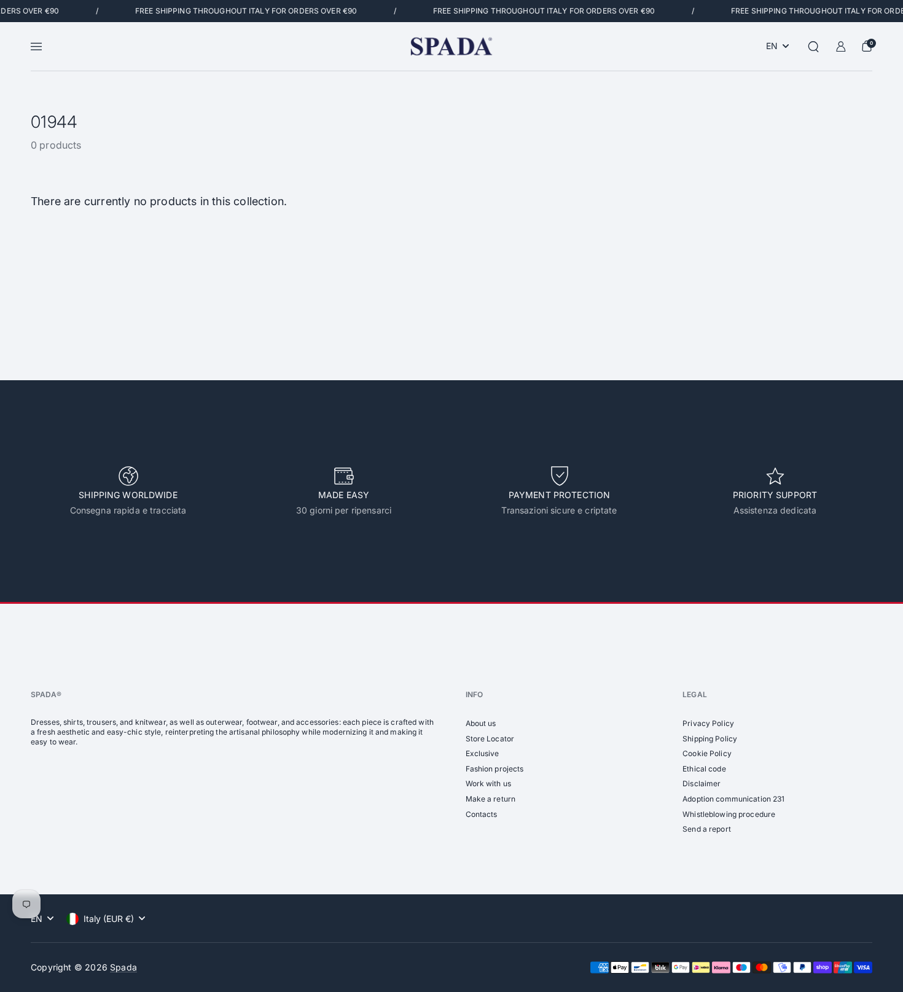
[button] (813, 46)
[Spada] (451, 46)
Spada (123, 967)
